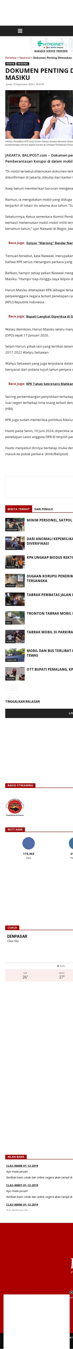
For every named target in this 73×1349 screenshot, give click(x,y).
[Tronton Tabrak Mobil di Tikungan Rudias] (15, 618)
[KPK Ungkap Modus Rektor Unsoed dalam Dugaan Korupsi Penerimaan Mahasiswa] (15, 562)
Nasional (24, 57)
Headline (11, 660)
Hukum (10, 63)
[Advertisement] (37, 1321)
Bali (8, 604)
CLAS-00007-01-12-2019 (22, 1170)
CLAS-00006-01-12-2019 (22, 1189)
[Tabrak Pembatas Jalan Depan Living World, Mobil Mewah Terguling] (15, 599)
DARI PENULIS (43, 509)
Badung (11, 548)
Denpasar (11, 529)
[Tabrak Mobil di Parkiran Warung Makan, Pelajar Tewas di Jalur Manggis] (15, 636)
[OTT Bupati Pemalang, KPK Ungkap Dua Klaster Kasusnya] (15, 674)
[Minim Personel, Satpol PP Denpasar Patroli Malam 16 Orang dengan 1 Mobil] (15, 524)
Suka (29, 838)
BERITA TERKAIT (19, 509)
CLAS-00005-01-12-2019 (22, 1209)
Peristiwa (10, 57)
